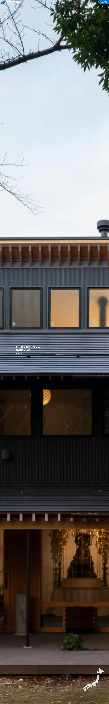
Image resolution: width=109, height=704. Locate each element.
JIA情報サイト (104, 2)
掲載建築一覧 (103, 702)
